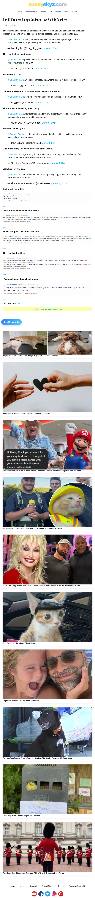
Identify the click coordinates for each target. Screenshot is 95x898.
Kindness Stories (31, 12)
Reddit (17, 303)
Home (12, 886)
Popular (74, 12)
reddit (4, 206)
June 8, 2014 (49, 48)
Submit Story (47, 886)
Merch (22, 886)
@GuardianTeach (16, 39)
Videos (43, 12)
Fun (50, 12)
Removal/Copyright (77, 886)
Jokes (66, 12)
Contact (33, 886)
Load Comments (11, 322)
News (20, 12)
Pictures (58, 12)
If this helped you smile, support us (47, 309)
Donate (61, 886)
